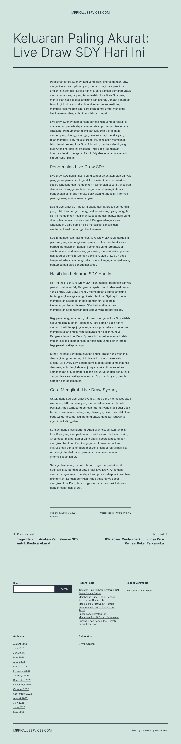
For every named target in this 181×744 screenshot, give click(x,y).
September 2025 (22, 693)
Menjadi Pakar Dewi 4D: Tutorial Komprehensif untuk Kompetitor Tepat (97, 606)
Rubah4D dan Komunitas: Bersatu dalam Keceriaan (97, 622)
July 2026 (18, 648)
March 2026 (20, 666)
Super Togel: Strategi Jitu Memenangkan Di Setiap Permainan (99, 615)
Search (17, 583)
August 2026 (20, 644)
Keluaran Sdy (69, 287)
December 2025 (22, 680)
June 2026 (19, 653)
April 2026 (19, 662)
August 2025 (20, 698)
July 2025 (18, 702)
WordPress (161, 730)
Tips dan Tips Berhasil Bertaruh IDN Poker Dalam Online (99, 591)
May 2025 (19, 711)
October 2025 (21, 689)
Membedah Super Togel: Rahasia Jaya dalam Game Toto (97, 598)
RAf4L (56, 516)
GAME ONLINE (123, 512)
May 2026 (19, 657)
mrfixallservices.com (90, 12)
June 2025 (19, 707)
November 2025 (22, 684)
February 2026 (21, 671)
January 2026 (21, 675)
